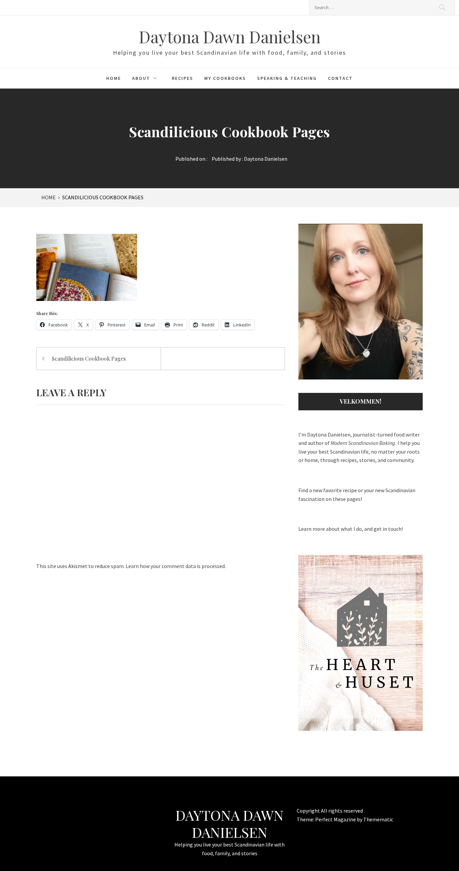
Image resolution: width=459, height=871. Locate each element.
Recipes (182, 78)
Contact (340, 78)
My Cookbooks (225, 78)
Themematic (378, 819)
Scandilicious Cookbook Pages (89, 358)
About (141, 78)
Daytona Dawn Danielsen (230, 36)
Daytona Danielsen (265, 158)
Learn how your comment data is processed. (176, 566)
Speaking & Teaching (287, 78)
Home (113, 78)
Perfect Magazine (336, 819)
